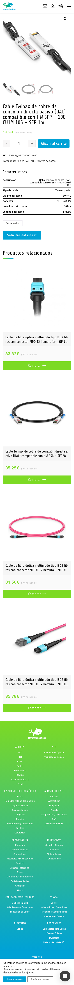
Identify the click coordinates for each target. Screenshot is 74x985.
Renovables (54, 923)
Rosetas (54, 796)
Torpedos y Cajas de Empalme (20, 801)
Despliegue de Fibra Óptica (19, 791)
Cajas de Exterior (20, 805)
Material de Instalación (54, 942)
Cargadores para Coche (54, 929)
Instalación (54, 839)
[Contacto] (45, 6)
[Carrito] (60, 6)
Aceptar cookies (14, 979)
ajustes (30, 972)
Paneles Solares (54, 933)
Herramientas (19, 839)
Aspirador (20, 886)
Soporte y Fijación (54, 845)
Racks (20, 796)
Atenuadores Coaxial (54, 757)
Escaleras (20, 845)
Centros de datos (46, 161)
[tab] (12, 223)
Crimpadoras (19, 854)
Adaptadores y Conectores (20, 823)
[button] (65, 19)
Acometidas (54, 801)
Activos (19, 747)
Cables (54, 903)
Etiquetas (54, 849)
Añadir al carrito (54, 143)
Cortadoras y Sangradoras (20, 876)
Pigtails (20, 819)
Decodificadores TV (19, 779)
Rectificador (20, 770)
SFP (54, 747)
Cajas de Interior (20, 810)
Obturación (20, 832)
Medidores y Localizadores (20, 858)
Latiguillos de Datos (19, 912)
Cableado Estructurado (19, 897)
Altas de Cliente (54, 791)
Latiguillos (20, 814)
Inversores (54, 938)
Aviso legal (37, 957)
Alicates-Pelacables (19, 868)
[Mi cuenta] (52, 6)
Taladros (20, 863)
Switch (20, 766)
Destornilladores (20, 849)
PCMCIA (20, 775)
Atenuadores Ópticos (54, 752)
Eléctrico (20, 923)
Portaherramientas (20, 881)
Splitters (20, 828)
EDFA (19, 761)
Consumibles (54, 858)
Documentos (12, 223)
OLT (20, 752)
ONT (20, 757)
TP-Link (20, 784)
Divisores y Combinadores (54, 912)
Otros (19, 890)
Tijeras (20, 872)
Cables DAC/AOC (26, 161)
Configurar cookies (40, 979)
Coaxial (54, 897)
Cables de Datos (20, 903)
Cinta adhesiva (54, 854)
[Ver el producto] (37, 298)
